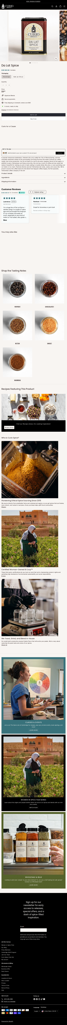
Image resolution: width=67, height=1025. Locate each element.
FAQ (2, 990)
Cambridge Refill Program (8, 952)
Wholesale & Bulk (6, 966)
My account (4, 959)
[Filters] (30, 192)
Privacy (3, 983)
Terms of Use (5, 985)
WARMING (17, 380)
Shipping (3, 109)
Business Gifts (5, 969)
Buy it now (33, 119)
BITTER (17, 343)
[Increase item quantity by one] (9, 85)
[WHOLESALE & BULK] (33, 844)
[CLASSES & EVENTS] (33, 689)
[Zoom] (56, 58)
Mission (3, 507)
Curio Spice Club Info (7, 957)
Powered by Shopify (7, 1021)
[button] (5, 70)
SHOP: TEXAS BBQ (33, 1)
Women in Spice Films (7, 945)
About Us (4, 645)
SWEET (49, 343)
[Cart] (60, 6)
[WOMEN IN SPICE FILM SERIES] (33, 767)
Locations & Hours (6, 978)
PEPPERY (17, 306)
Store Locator (5, 980)
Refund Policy (5, 988)
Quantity (4, 82)
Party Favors (5, 971)
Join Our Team (5, 954)
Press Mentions (5, 950)
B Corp (3, 576)
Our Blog (4, 947)
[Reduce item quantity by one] (3, 85)
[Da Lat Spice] (33, 135)
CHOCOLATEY (49, 306)
